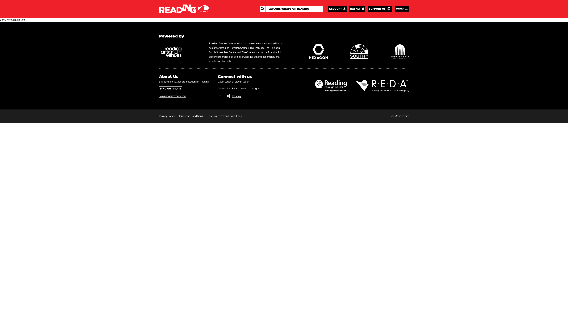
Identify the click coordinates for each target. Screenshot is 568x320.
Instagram (227, 96)
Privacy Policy (167, 116)
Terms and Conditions (191, 116)
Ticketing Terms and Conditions (224, 116)
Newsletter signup (251, 88)
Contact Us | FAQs (228, 88)
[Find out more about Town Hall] (400, 52)
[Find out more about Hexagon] (318, 52)
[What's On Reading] (184, 8)
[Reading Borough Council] (331, 86)
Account (335, 8)
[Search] (263, 9)
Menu (400, 8)
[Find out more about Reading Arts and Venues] (173, 52)
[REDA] (382, 86)
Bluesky (236, 96)
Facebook (220, 96)
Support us (377, 8)
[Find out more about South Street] (359, 52)
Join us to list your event (172, 96)
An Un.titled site (400, 116)
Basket (355, 8)
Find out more (170, 88)
